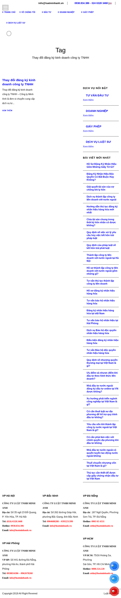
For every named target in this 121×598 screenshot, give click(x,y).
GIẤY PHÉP (93, 126)
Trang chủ (9, 12)
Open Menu (5, 7)
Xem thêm (7, 111)
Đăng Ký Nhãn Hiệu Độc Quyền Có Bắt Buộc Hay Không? (100, 177)
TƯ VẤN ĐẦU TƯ (97, 95)
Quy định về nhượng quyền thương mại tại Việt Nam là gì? (102, 363)
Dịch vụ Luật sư (16, 23)
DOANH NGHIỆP (97, 110)
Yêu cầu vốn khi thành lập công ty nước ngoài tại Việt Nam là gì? (102, 427)
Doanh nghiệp (67, 12)
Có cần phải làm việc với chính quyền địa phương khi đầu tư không (102, 440)
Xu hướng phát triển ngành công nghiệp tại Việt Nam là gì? (102, 401)
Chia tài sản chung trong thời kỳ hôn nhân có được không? (101, 222)
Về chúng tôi (28, 12)
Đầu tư (47, 12)
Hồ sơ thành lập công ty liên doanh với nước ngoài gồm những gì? (102, 271)
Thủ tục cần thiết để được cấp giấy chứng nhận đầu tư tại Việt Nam (102, 475)
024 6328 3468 (100, 3)
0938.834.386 (82, 3)
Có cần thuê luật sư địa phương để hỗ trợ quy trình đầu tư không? (102, 414)
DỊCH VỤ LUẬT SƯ (98, 141)
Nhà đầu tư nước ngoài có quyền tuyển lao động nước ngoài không (102, 453)
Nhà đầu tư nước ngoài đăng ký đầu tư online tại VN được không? (102, 388)
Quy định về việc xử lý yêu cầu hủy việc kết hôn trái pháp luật (101, 235)
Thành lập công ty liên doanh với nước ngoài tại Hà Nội (103, 258)
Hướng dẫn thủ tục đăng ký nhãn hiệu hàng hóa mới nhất (102, 209)
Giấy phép (88, 12)
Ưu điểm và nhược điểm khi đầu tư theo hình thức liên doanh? (102, 376)
